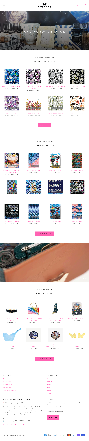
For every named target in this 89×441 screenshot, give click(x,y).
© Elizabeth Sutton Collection (16, 435)
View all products (44, 233)
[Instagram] (7, 425)
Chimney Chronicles (11, 197)
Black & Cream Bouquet (77, 86)
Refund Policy (7, 382)
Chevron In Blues (33, 221)
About (48, 379)
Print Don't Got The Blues (11, 86)
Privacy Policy (7, 379)
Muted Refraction (33, 170)
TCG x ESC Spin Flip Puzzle (77, 318)
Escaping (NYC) (77, 170)
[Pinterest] (11, 425)
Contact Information (9, 390)
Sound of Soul (33, 113)
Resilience (55, 197)
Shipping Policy (7, 384)
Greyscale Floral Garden (55, 86)
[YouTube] (15, 425)
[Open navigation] (4, 5)
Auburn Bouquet (77, 113)
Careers (49, 390)
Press (48, 387)
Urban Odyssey (55, 221)
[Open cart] (85, 5)
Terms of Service (8, 387)
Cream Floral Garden (55, 113)
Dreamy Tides (77, 221)
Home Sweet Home (55, 170)
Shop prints (44, 125)
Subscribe (53, 417)
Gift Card (49, 393)
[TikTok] (19, 425)
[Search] (82, 5)
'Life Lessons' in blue (12, 221)
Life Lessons (77, 197)
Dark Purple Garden (12, 113)
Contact (49, 382)
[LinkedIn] (23, 425)
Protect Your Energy (34, 197)
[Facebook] (3, 425)
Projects (49, 384)
